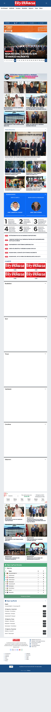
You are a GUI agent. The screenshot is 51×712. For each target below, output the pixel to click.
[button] (45, 87)
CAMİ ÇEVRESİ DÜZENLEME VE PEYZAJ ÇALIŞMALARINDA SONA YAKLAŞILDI (27, 222)
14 (31, 60)
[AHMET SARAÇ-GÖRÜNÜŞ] (15, 206)
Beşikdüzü (24, 8)
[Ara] (46, 3)
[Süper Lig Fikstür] (45, 600)
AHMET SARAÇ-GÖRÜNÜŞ (15, 212)
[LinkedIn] (17, 650)
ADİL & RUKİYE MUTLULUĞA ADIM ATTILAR (12, 230)
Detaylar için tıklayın (25, 596)
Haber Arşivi (33, 646)
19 (41, 60)
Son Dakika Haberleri (35, 645)
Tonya (36, 8)
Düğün (27, 659)
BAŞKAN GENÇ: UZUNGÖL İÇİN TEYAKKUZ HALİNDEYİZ (23, 252)
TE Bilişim (28, 670)
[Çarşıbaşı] (45, 424)
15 (33, 60)
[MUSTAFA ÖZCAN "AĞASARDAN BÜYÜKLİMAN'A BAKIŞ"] (36, 206)
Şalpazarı (31, 8)
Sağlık (27, 657)
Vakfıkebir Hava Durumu (36, 639)
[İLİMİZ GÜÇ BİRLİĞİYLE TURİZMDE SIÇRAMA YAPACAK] (36, 530)
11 (25, 60)
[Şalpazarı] (45, 459)
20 (44, 60)
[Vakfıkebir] (45, 389)
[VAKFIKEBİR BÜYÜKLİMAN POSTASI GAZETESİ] (25, 3)
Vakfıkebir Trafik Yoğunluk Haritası (38, 641)
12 (27, 60)
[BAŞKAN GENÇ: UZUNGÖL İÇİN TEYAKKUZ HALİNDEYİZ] (14, 549)
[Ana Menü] (4, 3)
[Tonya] (45, 353)
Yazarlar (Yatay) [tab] (10, 194)
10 (23, 60)
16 (35, 60)
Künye (41, 8)
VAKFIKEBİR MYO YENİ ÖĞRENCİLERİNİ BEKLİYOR (21, 244)
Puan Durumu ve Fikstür (36, 642)
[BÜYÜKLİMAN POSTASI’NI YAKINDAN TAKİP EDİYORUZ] (14, 510)
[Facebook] (11, 650)
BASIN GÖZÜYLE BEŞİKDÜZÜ (15, 197)
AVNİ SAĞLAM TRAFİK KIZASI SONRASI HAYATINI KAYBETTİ (12, 222)
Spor (6, 319)
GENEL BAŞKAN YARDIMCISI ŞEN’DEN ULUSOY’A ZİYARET (27, 230)
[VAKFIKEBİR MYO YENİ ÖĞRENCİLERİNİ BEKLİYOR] (14, 530)
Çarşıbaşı (18, 8)
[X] (13, 650)
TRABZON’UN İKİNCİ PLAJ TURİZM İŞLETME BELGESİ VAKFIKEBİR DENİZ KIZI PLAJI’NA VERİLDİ (42, 230)
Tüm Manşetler (34, 643)
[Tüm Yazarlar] (45, 194)
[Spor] (45, 318)
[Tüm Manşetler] (45, 129)
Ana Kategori (4, 8)
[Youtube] (20, 650)
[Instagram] (15, 650)
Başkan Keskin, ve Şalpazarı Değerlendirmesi (36, 198)
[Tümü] (45, 261)
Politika (6, 659)
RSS (12, 666)
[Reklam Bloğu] (25, 28)
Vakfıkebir (11, 8)
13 (29, 60)
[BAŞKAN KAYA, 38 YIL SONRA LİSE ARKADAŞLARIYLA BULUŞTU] (36, 549)
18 (39, 60)
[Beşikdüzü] (45, 283)
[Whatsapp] (22, 650)
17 (37, 60)
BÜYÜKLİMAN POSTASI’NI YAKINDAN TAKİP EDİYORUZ (22, 235)
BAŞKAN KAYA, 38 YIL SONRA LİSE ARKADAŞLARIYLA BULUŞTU (24, 256)
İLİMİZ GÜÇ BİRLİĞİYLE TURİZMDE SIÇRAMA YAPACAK (22, 248)
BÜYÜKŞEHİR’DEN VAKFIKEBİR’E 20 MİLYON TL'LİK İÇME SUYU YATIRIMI (42, 222)
